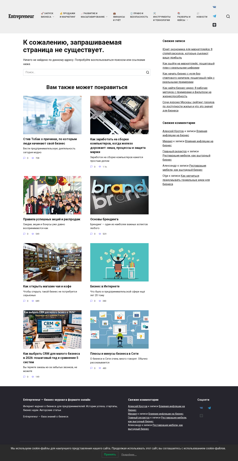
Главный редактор (175, 151)
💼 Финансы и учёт (119, 16)
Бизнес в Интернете (105, 286)
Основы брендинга (104, 219)
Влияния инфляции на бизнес (165, 413)
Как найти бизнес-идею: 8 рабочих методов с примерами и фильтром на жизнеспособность (187, 92)
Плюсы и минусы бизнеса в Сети (114, 353)
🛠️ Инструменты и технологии (162, 16)
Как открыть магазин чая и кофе (47, 286)
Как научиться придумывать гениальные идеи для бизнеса (186, 180)
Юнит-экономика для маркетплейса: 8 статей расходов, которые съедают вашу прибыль (187, 53)
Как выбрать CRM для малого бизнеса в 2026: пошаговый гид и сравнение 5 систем (51, 358)
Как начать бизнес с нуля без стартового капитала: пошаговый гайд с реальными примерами (188, 78)
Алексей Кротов (173, 131)
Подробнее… (129, 454)
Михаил (167, 141)
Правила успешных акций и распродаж (51, 219)
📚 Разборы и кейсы (183, 16)
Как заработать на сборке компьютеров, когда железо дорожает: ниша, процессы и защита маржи (117, 145)
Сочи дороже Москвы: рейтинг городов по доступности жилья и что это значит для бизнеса (188, 106)
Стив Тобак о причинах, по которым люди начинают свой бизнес (50, 141)
